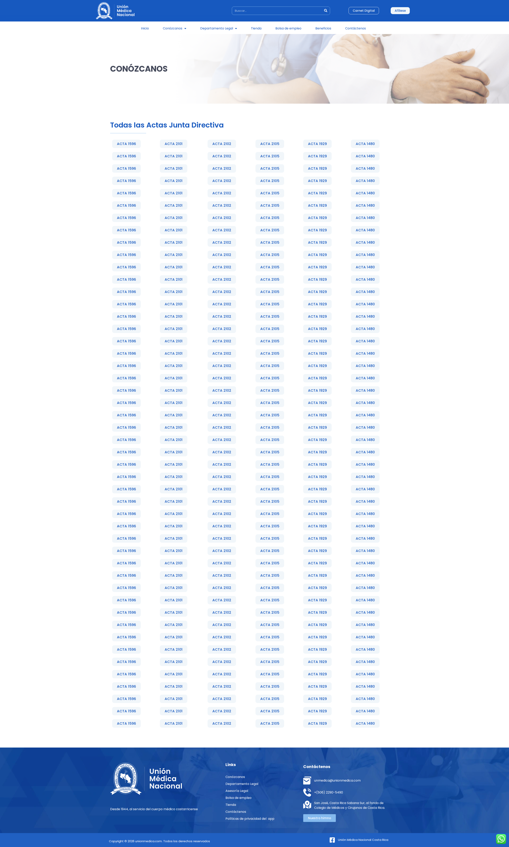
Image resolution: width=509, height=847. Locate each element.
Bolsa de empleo (288, 28)
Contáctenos (355, 28)
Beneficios (323, 28)
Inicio (145, 28)
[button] (126, 144)
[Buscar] (326, 11)
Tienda (256, 28)
